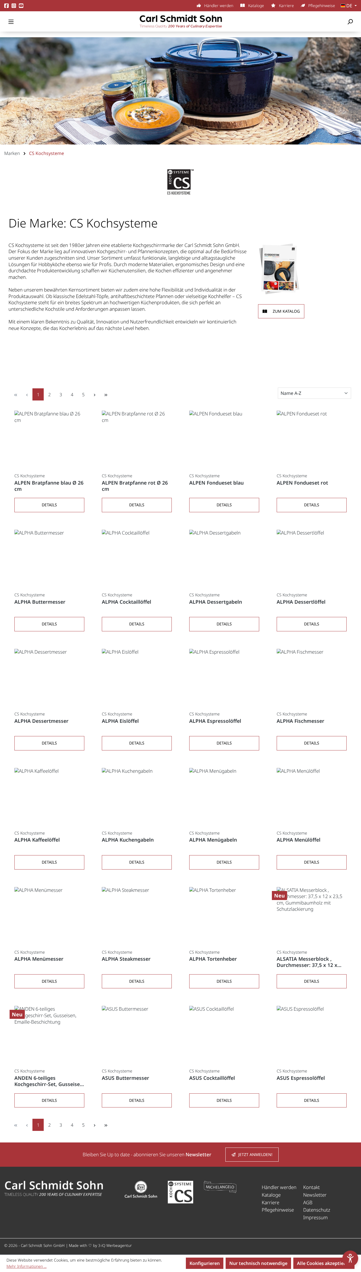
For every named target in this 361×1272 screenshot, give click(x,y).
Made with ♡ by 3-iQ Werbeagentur (100, 1245)
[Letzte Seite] (105, 394)
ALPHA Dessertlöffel (301, 602)
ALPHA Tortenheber (213, 959)
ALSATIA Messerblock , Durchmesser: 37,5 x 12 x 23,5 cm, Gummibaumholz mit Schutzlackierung (308, 962)
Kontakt (311, 1187)
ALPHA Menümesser (38, 959)
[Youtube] (21, 6)
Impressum (315, 1217)
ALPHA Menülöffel (298, 840)
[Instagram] (14, 6)
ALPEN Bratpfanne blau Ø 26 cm (48, 486)
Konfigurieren (205, 1263)
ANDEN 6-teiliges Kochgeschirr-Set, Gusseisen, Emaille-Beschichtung (49, 1081)
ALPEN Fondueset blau (216, 483)
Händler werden (218, 5)
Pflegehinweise (321, 5)
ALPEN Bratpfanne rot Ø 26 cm (135, 486)
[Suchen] (350, 21)
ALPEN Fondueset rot (302, 483)
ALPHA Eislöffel (120, 721)
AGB (307, 1202)
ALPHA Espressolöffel (215, 721)
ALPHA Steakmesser (126, 959)
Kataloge (255, 5)
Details (49, 504)
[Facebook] (6, 6)
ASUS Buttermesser (125, 1078)
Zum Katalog (286, 311)
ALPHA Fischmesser (300, 721)
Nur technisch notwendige (258, 1263)
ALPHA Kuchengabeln (128, 840)
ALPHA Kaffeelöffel (37, 840)
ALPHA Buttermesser (39, 602)
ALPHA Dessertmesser (41, 721)
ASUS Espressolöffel (301, 1078)
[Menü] (11, 21)
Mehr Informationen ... (26, 1266)
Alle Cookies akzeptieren (324, 1263)
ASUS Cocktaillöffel (212, 1078)
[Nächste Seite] (94, 394)
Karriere (286, 5)
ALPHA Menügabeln (213, 840)
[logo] (53, 1188)
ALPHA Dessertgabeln (215, 602)
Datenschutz (316, 1210)
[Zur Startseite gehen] (180, 21)
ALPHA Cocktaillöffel (126, 602)
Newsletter (315, 1195)
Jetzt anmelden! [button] (255, 1154)
